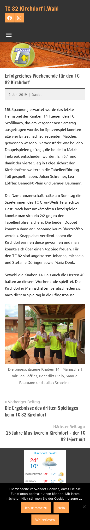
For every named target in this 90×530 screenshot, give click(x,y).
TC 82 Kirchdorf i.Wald (32, 9)
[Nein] (84, 506)
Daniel (37, 94)
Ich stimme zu (36, 507)
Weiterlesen (45, 519)
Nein (61, 507)
